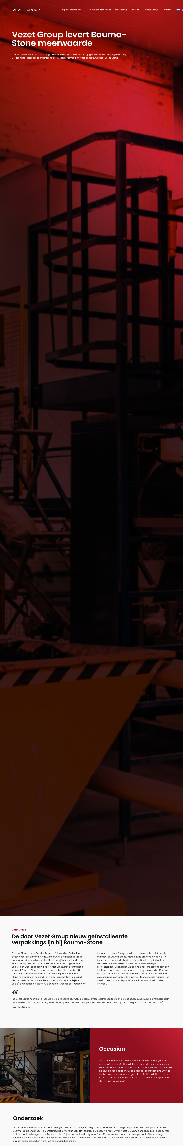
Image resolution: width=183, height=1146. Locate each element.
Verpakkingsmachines (72, 9)
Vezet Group (151, 9)
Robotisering (121, 9)
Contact (168, 9)
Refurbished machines (100, 9)
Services (135, 9)
